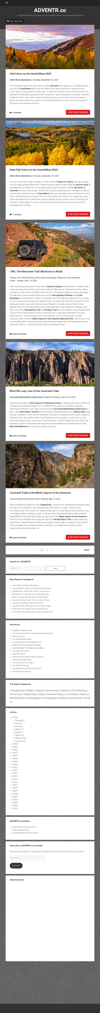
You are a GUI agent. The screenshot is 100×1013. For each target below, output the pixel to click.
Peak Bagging (33, 698)
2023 (16, 750)
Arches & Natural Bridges (21, 660)
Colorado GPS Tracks (20, 651)
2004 (16, 805)
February (21, 738)
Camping (39, 690)
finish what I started (29, 412)
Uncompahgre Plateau (62, 295)
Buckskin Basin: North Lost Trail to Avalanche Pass (31, 588)
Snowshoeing (74, 698)
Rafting (62, 698)
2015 (16, 773)
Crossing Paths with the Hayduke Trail (26, 642)
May (20, 729)
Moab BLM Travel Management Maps (26, 645)
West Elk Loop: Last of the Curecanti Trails (50, 364)
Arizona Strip (82, 185)
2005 (16, 802)
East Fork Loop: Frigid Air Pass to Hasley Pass (30, 609)
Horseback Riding (54, 694)
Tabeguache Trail (32, 310)
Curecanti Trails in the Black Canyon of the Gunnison (50, 466)
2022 (16, 753)
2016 (16, 770)
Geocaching (15, 694)
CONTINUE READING (79, 113)
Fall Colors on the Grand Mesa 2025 (50, 47)
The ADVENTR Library (20, 666)
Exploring (65, 690)
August (21, 720)
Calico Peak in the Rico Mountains (25, 585)
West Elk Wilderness (19, 426)
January (21, 741)
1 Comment (16, 113)
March (20, 735)
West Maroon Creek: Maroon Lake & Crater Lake (30, 594)
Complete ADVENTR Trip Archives (25, 833)
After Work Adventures (20, 80)
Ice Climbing (71, 694)
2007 (16, 797)
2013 (16, 779)
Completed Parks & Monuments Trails (26, 668)
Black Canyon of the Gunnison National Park (53, 319)
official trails (79, 412)
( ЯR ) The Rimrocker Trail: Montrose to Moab (50, 245)
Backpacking (18, 690)
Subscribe (16, 866)
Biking (29, 690)
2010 (16, 788)
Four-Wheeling (79, 690)
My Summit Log (18, 636)
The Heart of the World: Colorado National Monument (32, 633)
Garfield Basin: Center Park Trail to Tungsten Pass (31, 591)
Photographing (49, 698)
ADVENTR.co (50, 10)
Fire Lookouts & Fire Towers (23, 663)
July (19, 723)
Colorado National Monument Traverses (27, 657)
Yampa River (46, 505)
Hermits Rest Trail (62, 519)
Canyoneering (51, 690)
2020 (16, 759)
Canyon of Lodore (65, 182)
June (20, 726)
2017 (16, 767)
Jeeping (83, 694)
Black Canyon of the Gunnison (73, 516)
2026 (16, 718)
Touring (86, 698)
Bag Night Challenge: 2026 (22, 630)
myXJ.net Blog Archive (20, 830)
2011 (16, 785)
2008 (16, 794)
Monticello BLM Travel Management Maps (28, 648)
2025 (16, 744)
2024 (16, 747)
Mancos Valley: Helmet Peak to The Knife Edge (30, 597)
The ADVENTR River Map (21, 639)
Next (87, 550)
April (20, 732)
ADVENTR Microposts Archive (23, 827)
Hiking (41, 694)
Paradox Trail (50, 310)
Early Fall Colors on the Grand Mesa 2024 (50, 143)
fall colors (55, 86)
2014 (16, 776)
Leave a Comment (19, 334)
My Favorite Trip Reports (21, 671)
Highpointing (29, 694)
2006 (16, 800)
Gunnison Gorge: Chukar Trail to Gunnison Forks (31, 600)
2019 (16, 761)
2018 (16, 764)
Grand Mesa (25, 88)
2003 (16, 808)
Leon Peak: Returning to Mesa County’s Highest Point (32, 612)
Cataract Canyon (54, 286)
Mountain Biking (17, 698)
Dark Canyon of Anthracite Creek (45, 403)
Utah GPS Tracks (18, 654)
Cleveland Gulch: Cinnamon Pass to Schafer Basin (31, 606)
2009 (16, 791)
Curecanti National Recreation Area (26, 397)
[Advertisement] (50, 920)
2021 (16, 756)
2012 (16, 782)
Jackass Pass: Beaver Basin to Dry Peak (27, 603)
